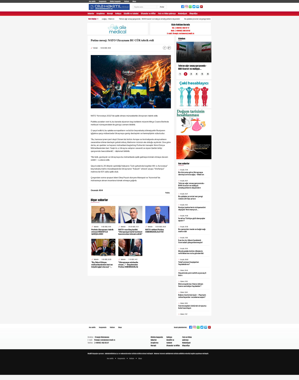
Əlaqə (134, 1)
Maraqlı (110, 13)
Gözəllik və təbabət (131, 13)
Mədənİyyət (182, 13)
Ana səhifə (92, 1)
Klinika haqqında (115, 1)
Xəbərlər (91, 13)
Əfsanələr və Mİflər (148, 13)
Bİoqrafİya (193, 13)
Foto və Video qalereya (167, 13)
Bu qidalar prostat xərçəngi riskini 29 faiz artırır (190, 19)
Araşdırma (100, 13)
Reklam (126, 1)
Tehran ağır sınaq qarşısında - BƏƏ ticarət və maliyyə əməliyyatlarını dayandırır (136, 19)
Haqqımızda (102, 1)
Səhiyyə (118, 13)
